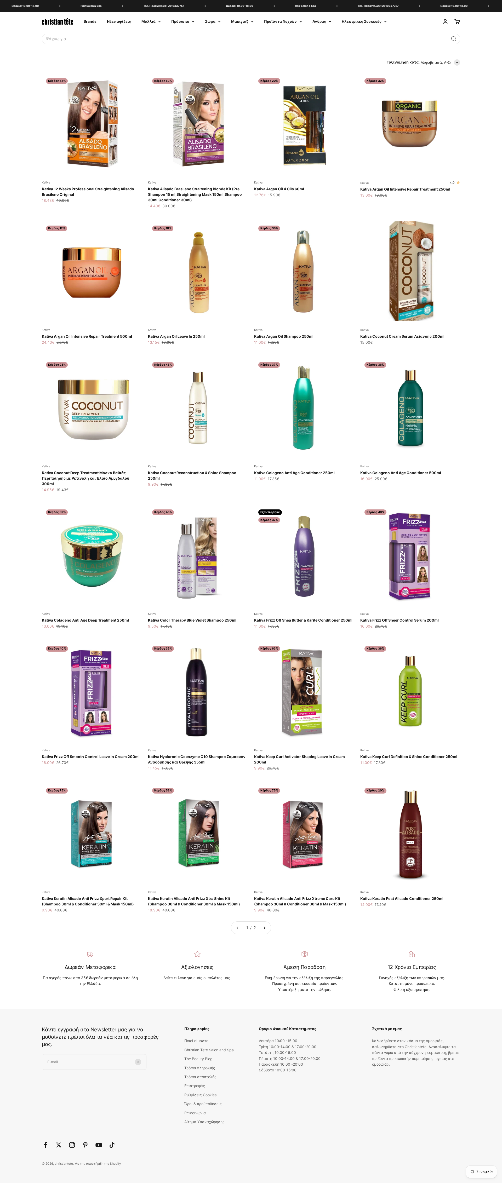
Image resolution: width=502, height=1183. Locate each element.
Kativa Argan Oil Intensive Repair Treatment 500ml (87, 336)
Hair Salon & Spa (72, 5)
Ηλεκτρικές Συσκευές (361, 21)
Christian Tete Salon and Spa (209, 1050)
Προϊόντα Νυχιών (280, 21)
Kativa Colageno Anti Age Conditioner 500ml (400, 472)
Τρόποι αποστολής (200, 1077)
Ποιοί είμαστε (196, 1040)
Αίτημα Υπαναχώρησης (204, 1121)
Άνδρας (319, 21)
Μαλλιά (148, 21)
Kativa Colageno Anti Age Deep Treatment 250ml (85, 620)
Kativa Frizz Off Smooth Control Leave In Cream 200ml (91, 756)
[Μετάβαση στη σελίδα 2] (264, 928)
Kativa (46, 182)
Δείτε (168, 977)
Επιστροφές (194, 1085)
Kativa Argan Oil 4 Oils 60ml (279, 189)
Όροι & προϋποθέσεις (203, 1103)
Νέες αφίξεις (119, 21)
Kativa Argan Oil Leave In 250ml (176, 336)
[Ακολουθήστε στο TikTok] (112, 1144)
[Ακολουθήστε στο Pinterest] (85, 1144)
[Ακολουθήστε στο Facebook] (45, 1144)
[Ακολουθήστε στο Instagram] (72, 1144)
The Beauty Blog (198, 1058)
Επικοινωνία (195, 1113)
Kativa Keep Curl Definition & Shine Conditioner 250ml (408, 756)
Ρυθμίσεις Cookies (200, 1095)
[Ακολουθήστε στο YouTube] (98, 1144)
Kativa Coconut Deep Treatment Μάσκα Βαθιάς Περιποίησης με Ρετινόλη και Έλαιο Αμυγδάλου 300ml (85, 478)
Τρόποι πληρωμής (199, 1068)
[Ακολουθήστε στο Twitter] (58, 1144)
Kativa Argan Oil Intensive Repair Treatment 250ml (405, 189)
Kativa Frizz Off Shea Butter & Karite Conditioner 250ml (303, 620)
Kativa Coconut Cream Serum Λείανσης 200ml (402, 336)
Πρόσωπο (180, 21)
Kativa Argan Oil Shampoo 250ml (283, 336)
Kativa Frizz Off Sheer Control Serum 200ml (399, 620)
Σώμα (210, 21)
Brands (90, 21)
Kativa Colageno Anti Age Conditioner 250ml (294, 472)
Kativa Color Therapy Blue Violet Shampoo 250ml (192, 620)
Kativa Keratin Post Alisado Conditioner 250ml (401, 898)
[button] (454, 39)
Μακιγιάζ (239, 21)
